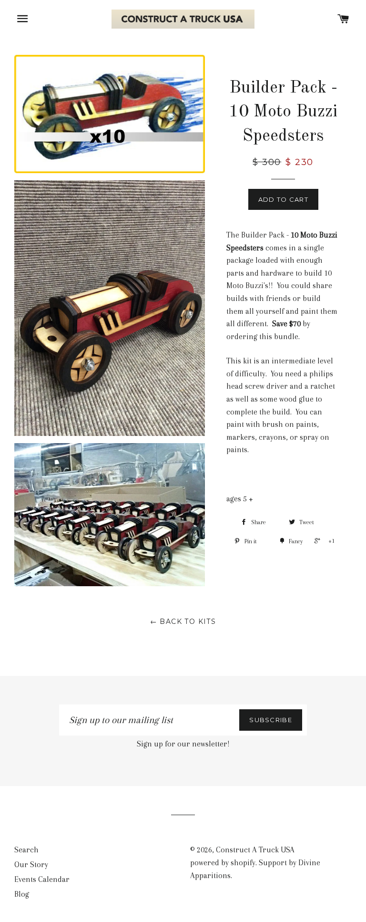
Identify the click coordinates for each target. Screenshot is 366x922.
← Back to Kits (183, 621)
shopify (243, 862)
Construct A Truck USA (255, 849)
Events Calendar (42, 879)
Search (26, 849)
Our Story (31, 864)
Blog (21, 894)
